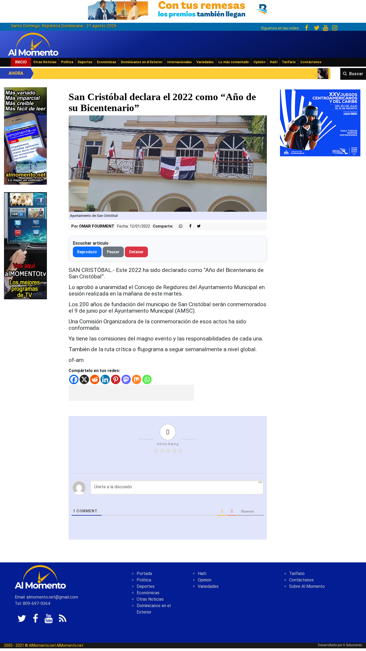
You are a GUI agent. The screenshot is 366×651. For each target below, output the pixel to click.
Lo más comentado (233, 62)
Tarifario (289, 62)
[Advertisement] (131, 393)
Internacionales (179, 62)
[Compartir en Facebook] (188, 226)
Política (67, 62)
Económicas (106, 62)
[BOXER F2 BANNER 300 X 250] (320, 122)
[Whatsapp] (147, 379)
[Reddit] (94, 379)
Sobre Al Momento (307, 586)
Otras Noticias (45, 62)
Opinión (259, 62)
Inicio (21, 62)
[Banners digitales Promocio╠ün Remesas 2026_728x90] (183, 9)
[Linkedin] (105, 379)
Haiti (202, 573)
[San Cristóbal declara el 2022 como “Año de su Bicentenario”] (168, 163)
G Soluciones (352, 645)
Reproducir (87, 252)
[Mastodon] (126, 379)
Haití (273, 62)
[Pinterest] (115, 379)
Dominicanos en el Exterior (142, 62)
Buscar (356, 73)
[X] (84, 379)
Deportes (85, 62)
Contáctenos (311, 62)
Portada (144, 573)
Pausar (113, 252)
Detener (136, 252)
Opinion (204, 579)
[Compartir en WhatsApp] (178, 226)
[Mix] (136, 379)
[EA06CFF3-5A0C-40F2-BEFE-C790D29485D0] (25, 245)
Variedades (205, 62)
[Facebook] (74, 379)
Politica (144, 579)
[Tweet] (197, 226)
